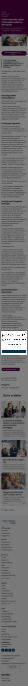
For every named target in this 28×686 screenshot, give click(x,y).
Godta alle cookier (14, 351)
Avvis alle (14, 348)
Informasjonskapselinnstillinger (14, 344)
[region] (14, 343)
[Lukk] (25, 332)
